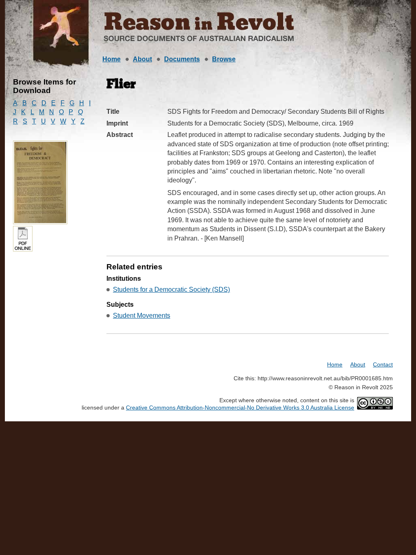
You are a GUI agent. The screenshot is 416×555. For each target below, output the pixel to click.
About (142, 59)
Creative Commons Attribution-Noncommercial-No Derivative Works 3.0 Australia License (240, 407)
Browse (224, 59)
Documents (182, 59)
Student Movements (141, 315)
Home (111, 59)
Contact (383, 364)
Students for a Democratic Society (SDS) (171, 289)
